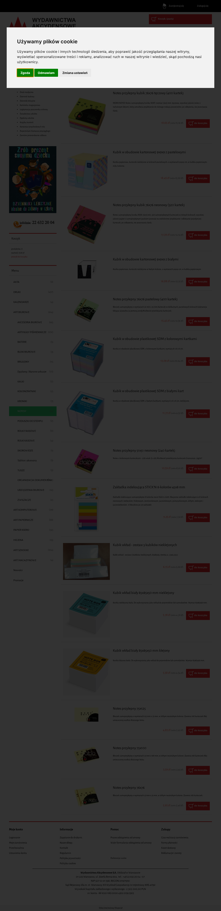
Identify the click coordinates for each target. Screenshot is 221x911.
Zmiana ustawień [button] (75, 73)
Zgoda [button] (25, 73)
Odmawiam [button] (46, 73)
